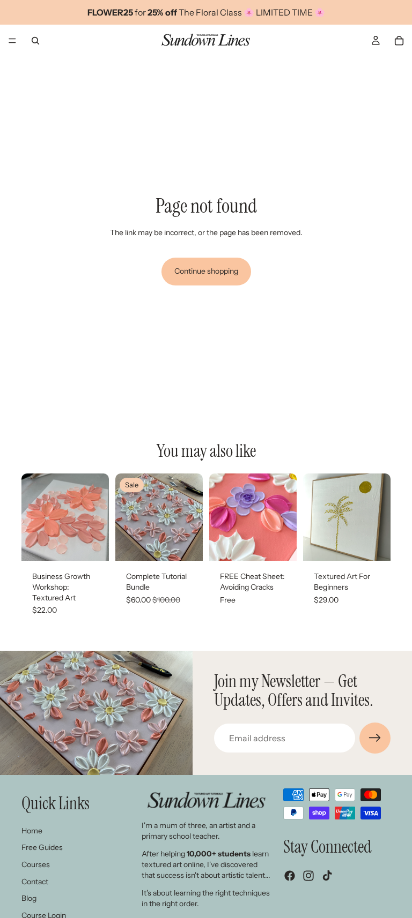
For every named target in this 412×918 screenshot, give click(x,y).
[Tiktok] (327, 875)
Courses (35, 864)
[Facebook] (289, 875)
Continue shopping (206, 271)
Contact (34, 881)
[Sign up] (375, 738)
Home (31, 831)
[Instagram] (308, 875)
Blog (28, 898)
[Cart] (399, 40)
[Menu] (12, 40)
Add (101, 544)
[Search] (35, 40)
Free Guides (42, 847)
